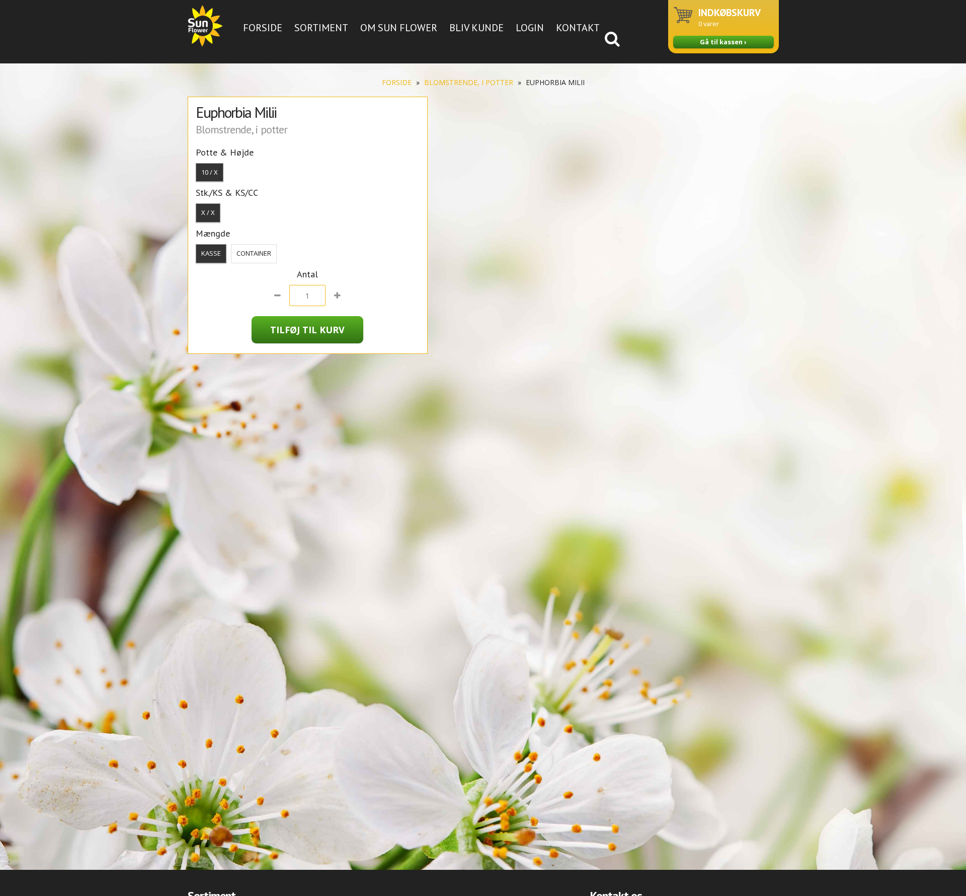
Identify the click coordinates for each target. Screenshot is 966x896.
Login (530, 27)
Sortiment (321, 27)
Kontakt (578, 27)
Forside (262, 27)
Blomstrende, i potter (468, 82)
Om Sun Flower (398, 27)
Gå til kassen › (723, 41)
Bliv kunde (476, 27)
